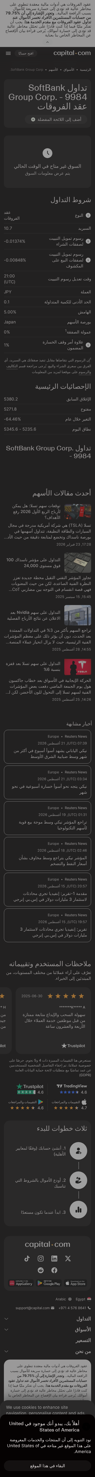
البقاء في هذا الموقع (47, 1465)
